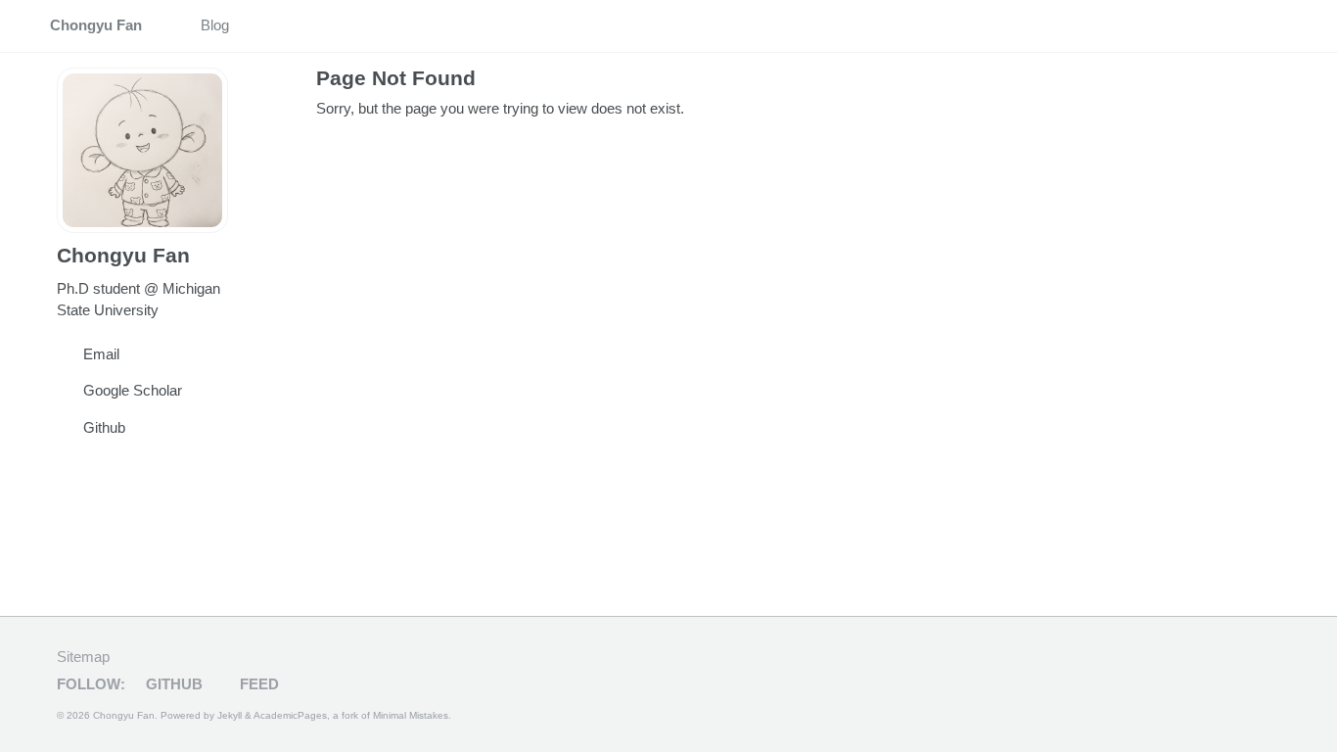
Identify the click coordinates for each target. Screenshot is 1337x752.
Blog (215, 25)
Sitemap (83, 656)
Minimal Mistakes (410, 715)
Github (104, 427)
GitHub (172, 684)
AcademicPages (290, 715)
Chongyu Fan (96, 25)
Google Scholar (132, 390)
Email (101, 354)
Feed (257, 684)
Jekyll (229, 715)
